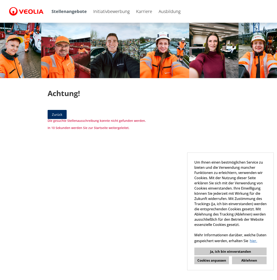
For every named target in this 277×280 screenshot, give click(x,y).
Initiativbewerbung (111, 11)
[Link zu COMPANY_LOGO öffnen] (26, 11)
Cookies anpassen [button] (211, 260)
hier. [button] (253, 240)
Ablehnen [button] (249, 260)
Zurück (57, 114)
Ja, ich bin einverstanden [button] (230, 251)
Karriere (144, 11)
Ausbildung (169, 11)
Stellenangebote (69, 11)
